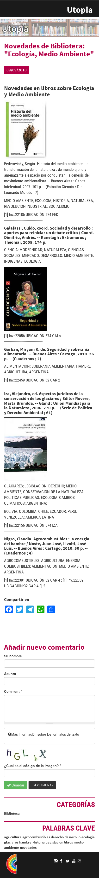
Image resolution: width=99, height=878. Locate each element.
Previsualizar (42, 785)
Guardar (17, 785)
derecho (57, 837)
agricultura (12, 837)
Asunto (10, 673)
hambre (25, 842)
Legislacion (54, 842)
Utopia (80, 9)
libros (68, 842)
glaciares (11, 842)
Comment (13, 691)
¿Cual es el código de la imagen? (32, 765)
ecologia (88, 837)
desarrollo (72, 837)
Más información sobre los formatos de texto (45, 734)
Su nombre (13, 655)
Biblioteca (12, 813)
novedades (28, 847)
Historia (38, 842)
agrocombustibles (36, 837)
